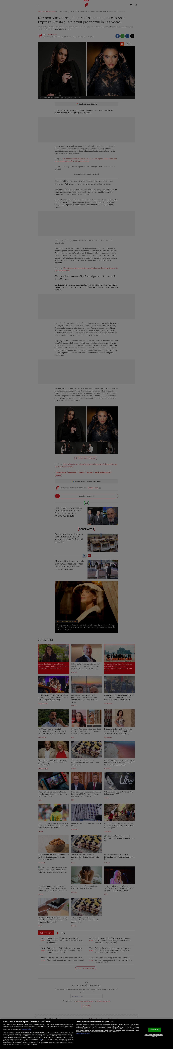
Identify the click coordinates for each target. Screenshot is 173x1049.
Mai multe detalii (26, 1029)
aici (41, 1039)
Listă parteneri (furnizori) (83, 1033)
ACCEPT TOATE (154, 1029)
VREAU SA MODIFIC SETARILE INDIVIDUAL (154, 1035)
